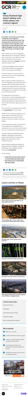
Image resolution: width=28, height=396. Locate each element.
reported (17, 61)
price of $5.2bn (8, 110)
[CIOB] (20, 393)
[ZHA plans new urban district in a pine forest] (14, 268)
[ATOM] (8, 393)
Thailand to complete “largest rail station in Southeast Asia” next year (15, 340)
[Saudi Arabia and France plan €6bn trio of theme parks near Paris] (14, 192)
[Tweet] (7, 32)
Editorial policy (18, 388)
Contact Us (5, 388)
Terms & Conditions (7, 386)
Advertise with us (18, 384)
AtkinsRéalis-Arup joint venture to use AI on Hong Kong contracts (15, 353)
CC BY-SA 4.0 (12, 150)
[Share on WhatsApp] (13, 32)
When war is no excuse (11, 331)
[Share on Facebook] (4, 32)
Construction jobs (10, 302)
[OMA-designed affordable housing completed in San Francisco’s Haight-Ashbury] (14, 286)
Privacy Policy (17, 386)
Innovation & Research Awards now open (15, 335)
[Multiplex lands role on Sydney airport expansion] (14, 231)
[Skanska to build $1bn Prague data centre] (14, 250)
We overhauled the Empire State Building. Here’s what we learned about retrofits (15, 346)
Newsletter (5, 384)
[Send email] (15, 32)
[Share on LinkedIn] (10, 32)
